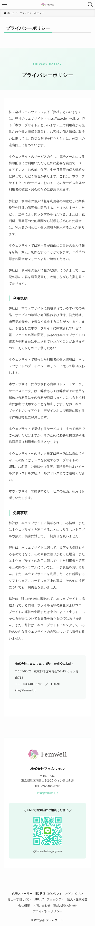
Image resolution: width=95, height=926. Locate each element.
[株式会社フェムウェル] (47, 4)
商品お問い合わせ (65, 905)
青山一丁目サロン (19, 899)
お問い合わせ (41, 905)
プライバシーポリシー (47, 911)
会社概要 (24, 905)
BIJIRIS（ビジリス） (49, 893)
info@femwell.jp (47, 793)
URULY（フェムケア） (49, 899)
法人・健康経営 (77, 899)
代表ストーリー (22, 893)
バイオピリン (74, 893)
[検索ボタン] (90, 4)
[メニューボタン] (4, 4)
